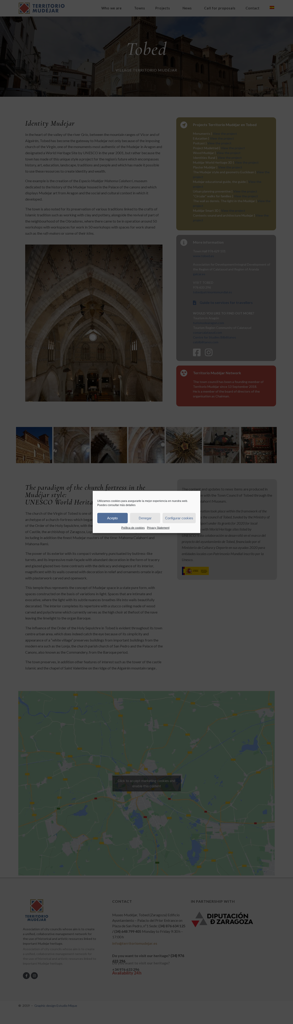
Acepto (112, 518)
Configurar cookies (179, 518)
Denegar (145, 518)
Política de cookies (133, 527)
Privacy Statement (158, 527)
